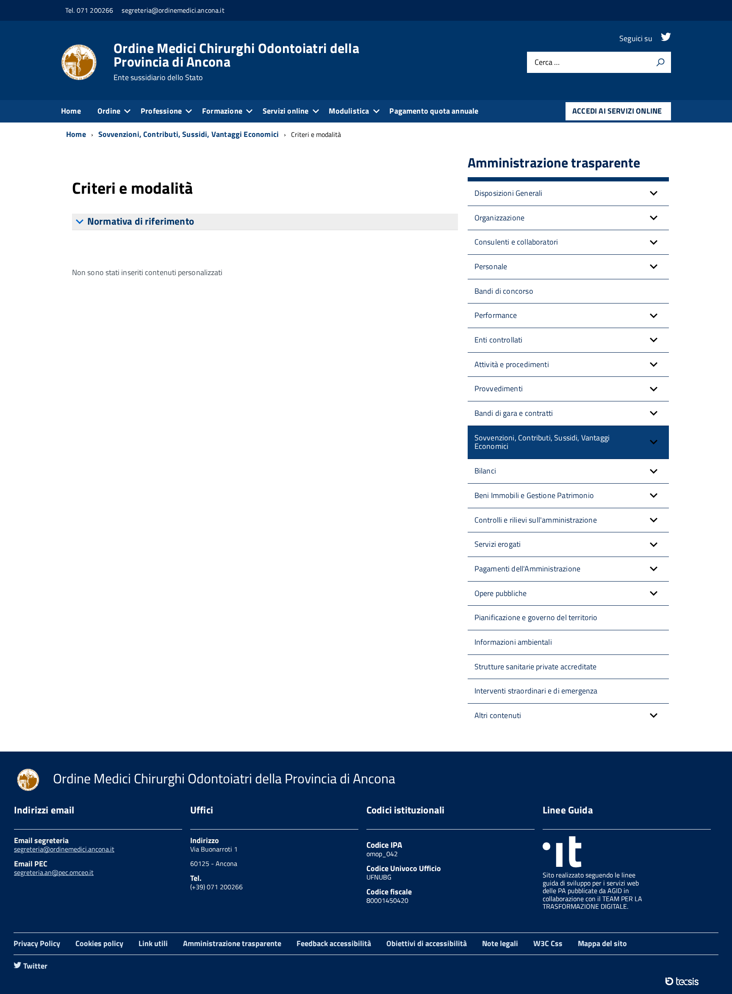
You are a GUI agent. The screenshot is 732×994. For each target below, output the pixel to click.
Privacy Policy (37, 943)
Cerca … (547, 62)
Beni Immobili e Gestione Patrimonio (534, 495)
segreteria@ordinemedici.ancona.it (64, 849)
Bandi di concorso (503, 291)
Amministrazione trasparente (232, 943)
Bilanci (485, 470)
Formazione (222, 111)
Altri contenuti (497, 715)
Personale (490, 266)
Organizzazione (499, 217)
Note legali (500, 943)
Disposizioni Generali (508, 193)
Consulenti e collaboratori (516, 242)
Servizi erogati (497, 544)
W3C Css (548, 943)
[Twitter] (666, 38)
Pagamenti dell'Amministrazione (527, 568)
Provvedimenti (498, 388)
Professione (161, 111)
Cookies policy (99, 943)
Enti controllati (498, 339)
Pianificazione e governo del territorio (536, 617)
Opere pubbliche (500, 593)
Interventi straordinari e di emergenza (536, 690)
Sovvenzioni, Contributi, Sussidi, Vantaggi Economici (542, 442)
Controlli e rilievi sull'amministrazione (535, 520)
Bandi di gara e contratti (513, 413)
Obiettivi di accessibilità (426, 943)
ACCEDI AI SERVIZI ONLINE (617, 111)
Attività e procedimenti (511, 364)
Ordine (108, 111)
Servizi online (286, 111)
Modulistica (349, 111)
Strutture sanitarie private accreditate (535, 666)
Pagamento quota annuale (433, 111)
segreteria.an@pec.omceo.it (54, 872)
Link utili (153, 943)
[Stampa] (660, 62)
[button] (653, 193)
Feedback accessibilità (334, 943)
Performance (495, 315)
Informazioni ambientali (513, 642)
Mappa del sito (602, 943)
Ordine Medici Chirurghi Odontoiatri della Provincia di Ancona (236, 61)
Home (71, 111)
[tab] (265, 222)
